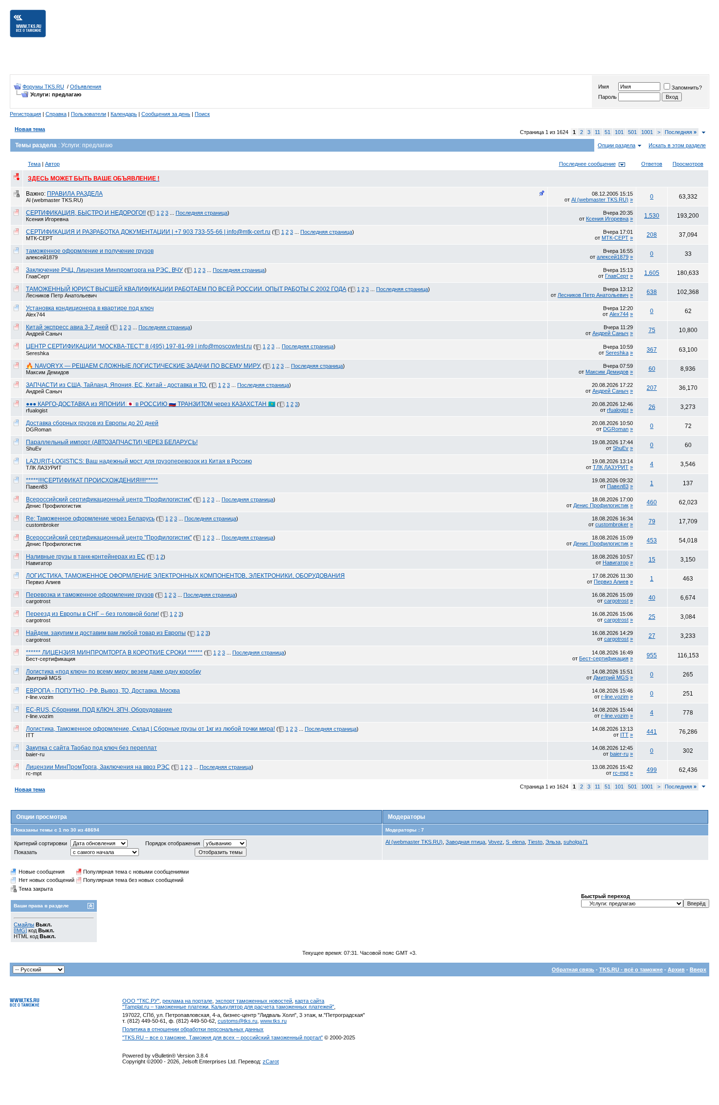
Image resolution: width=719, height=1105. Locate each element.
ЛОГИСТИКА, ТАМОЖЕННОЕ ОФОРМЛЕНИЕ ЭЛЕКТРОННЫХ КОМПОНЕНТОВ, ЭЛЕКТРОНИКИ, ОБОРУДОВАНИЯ (185, 575)
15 (652, 559)
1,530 (651, 215)
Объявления (85, 87)
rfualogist (36, 410)
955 (652, 655)
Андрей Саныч (44, 334)
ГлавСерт (37, 276)
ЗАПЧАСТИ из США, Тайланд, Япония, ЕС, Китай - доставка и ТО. (116, 385)
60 (652, 368)
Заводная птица (465, 842)
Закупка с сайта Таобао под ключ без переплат (91, 747)
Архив (676, 969)
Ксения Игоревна (47, 219)
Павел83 (36, 487)
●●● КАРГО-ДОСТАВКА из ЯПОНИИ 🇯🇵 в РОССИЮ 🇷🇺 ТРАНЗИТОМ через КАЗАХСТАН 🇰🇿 (150, 404)
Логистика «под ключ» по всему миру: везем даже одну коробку (113, 671)
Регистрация (25, 114)
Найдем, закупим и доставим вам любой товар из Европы (106, 633)
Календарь (124, 114)
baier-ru (35, 754)
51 (607, 132)
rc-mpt (34, 773)
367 (652, 349)
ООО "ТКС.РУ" (140, 1001)
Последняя (681, 132)
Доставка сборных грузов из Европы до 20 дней (92, 423)
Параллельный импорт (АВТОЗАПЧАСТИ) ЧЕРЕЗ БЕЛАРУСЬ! (112, 442)
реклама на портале (187, 1001)
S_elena (515, 842)
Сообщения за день (165, 114)
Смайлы (24, 924)
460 (652, 502)
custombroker (42, 525)
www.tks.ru (273, 1021)
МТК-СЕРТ (39, 238)
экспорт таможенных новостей (253, 1001)
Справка (56, 114)
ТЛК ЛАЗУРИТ (44, 468)
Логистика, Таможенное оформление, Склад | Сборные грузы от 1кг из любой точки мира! (150, 728)
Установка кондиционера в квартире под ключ (90, 308)
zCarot (271, 1061)
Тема (34, 164)
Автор (52, 164)
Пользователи (88, 114)
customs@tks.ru (237, 1021)
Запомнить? (687, 87)
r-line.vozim (39, 697)
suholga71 (575, 842)
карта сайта (309, 1001)
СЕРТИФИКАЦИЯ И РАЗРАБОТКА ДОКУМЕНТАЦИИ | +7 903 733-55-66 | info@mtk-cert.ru (148, 231)
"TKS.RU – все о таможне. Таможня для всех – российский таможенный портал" (222, 1037)
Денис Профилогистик (53, 506)
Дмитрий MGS (43, 678)
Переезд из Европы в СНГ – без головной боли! (92, 613)
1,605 (651, 273)
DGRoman (38, 429)
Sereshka (37, 353)
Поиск (202, 114)
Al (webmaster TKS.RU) (54, 200)
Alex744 (35, 314)
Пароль (607, 97)
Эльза (553, 842)
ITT (30, 735)
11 (597, 132)
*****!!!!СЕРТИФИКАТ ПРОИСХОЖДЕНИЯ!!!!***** (92, 480)
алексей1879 (42, 257)
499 (652, 770)
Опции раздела (616, 145)
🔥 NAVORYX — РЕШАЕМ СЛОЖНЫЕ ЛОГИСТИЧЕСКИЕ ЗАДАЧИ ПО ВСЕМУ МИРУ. (143, 365)
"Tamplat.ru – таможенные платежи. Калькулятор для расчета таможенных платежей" (228, 1007)
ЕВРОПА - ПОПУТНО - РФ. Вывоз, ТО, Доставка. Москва (103, 690)
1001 (647, 132)
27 (652, 635)
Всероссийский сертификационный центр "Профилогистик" (109, 499)
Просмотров (688, 164)
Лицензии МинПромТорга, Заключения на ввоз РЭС (98, 767)
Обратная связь (573, 969)
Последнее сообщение (587, 164)
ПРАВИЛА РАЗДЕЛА (75, 193)
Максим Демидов (47, 372)
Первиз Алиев (43, 582)
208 (652, 234)
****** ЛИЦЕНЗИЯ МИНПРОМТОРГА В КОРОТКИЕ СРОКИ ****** (114, 652)
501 (632, 132)
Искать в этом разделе (677, 145)
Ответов (651, 164)
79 (652, 521)
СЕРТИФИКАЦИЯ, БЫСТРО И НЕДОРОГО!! (86, 212)
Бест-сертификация (50, 659)
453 (652, 540)
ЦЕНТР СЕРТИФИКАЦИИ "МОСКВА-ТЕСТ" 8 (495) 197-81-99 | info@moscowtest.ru (139, 346)
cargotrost (38, 601)
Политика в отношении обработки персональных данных (193, 1029)
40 (652, 597)
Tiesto (535, 842)
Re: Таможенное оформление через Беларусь (90, 518)
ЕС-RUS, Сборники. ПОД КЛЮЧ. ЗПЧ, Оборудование (99, 709)
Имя (603, 87)
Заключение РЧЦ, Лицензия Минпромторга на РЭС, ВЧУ (104, 270)
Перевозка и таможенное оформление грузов (90, 594)
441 (652, 731)
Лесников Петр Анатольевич (61, 295)
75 (652, 330)
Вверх (698, 969)
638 (652, 292)
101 (619, 132)
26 (652, 407)
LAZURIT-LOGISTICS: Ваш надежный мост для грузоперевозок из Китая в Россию (139, 461)
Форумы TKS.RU (43, 87)
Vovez (495, 842)
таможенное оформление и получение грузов (90, 251)
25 (652, 616)
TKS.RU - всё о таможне (631, 969)
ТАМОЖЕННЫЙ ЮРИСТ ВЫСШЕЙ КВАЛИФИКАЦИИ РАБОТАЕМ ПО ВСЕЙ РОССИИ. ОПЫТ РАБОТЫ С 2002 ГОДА (186, 289)
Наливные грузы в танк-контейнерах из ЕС (85, 556)
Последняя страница (201, 213)
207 (652, 387)
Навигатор (39, 563)
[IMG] (20, 930)
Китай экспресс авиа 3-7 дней (67, 327)
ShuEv (34, 448)
